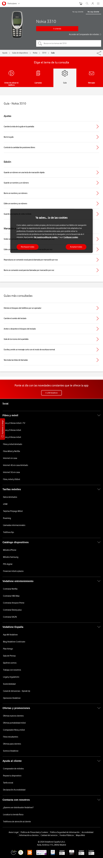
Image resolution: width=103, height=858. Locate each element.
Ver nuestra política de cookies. (46, 237)
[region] (51, 231)
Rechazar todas (27, 247)
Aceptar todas (76, 247)
